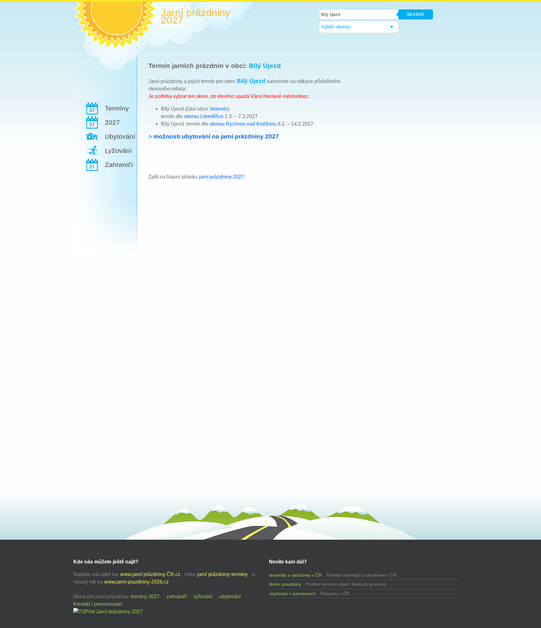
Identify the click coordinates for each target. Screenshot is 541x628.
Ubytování (120, 136)
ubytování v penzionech (292, 593)
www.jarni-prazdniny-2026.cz (136, 581)
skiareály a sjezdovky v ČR (295, 575)
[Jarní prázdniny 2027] (108, 611)
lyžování (203, 596)
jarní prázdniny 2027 (221, 176)
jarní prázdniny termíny (222, 574)
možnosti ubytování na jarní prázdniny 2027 (216, 136)
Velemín (218, 109)
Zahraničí (119, 164)
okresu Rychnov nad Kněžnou (242, 124)
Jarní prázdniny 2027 (195, 16)
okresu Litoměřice (204, 116)
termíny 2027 (145, 596)
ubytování (230, 596)
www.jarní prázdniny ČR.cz (150, 574)
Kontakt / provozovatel (97, 604)
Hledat (415, 14)
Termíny (117, 108)
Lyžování (118, 150)
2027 (112, 122)
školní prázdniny (285, 584)
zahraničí (177, 596)
